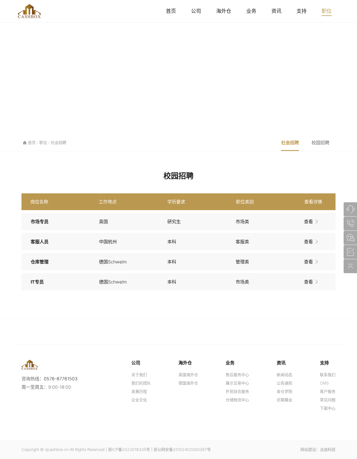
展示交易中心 (237, 383)
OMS (324, 383)
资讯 (276, 11)
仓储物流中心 (237, 399)
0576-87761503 (61, 378)
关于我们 (139, 374)
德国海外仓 (188, 383)
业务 (251, 11)
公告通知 (284, 383)
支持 (301, 11)
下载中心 (328, 408)
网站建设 (308, 449)
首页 (171, 11)
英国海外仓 (188, 374)
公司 (196, 11)
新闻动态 (284, 374)
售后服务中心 (237, 374)
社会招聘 (58, 142)
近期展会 (284, 399)
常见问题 (328, 399)
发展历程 (139, 391)
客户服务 (328, 391)
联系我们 (328, 374)
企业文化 (139, 399)
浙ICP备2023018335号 (129, 449)
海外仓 (223, 11)
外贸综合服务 (237, 391)
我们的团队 (141, 383)
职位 (327, 11)
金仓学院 (284, 391)
